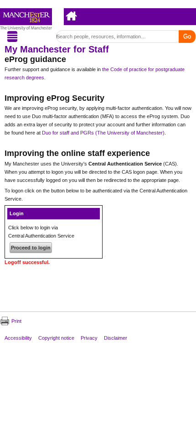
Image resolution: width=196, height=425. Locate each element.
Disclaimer (115, 337)
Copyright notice (56, 337)
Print (16, 321)
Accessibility (18, 337)
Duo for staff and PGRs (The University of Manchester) (103, 132)
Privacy (89, 337)
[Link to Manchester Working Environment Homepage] (71, 15)
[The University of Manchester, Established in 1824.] (26, 19)
